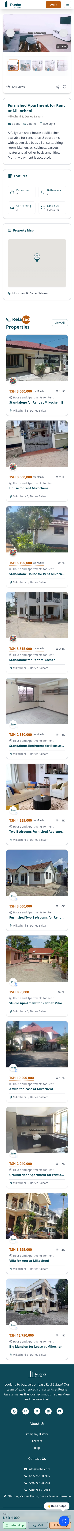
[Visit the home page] (12, 4)
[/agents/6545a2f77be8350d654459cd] (13, 381)
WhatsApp (17, 1525)
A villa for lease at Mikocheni (31, 1089)
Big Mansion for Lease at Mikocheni (36, 1346)
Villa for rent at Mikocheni (29, 1261)
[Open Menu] (67, 4)
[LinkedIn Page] (48, 1411)
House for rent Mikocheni (28, 488)
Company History (37, 1434)
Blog (37, 1448)
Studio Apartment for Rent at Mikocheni (39, 1003)
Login (53, 4)
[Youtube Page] (59, 1411)
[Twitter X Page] (37, 1411)
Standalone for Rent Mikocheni (33, 660)
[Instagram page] (25, 1411)
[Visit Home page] (37, 1374)
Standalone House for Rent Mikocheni (38, 574)
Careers (37, 1441)
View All (60, 322)
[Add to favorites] (64, 86)
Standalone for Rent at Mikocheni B (36, 402)
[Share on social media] (57, 86)
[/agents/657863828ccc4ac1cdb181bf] (13, 724)
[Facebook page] (14, 1411)
